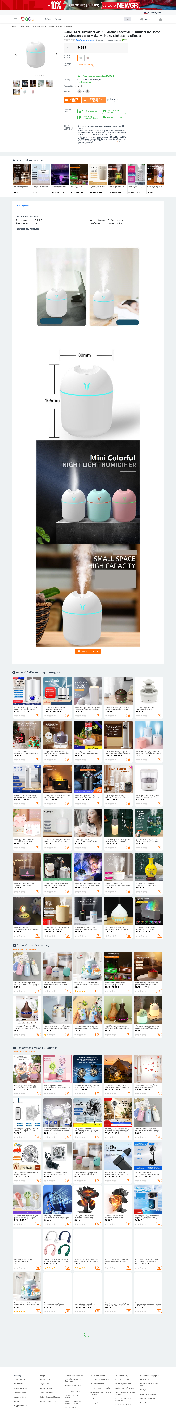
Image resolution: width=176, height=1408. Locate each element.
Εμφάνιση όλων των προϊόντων (24, 949)
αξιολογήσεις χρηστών (85, 40)
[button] (15, 18)
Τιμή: (66, 48)
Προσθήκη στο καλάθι (92, 100)
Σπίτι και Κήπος (23, 26)
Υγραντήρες (68, 26)
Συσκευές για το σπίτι (38, 26)
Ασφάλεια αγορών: (67, 110)
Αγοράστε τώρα (71, 100)
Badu (14, 26)
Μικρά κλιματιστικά (55, 26)
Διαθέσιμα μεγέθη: (67, 65)
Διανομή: (67, 80)
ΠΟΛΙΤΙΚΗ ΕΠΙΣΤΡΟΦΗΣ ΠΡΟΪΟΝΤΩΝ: (68, 128)
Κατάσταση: (68, 70)
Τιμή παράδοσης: (70, 86)
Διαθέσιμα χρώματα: (67, 56)
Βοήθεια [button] (134, 13)
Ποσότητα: (67, 91)
